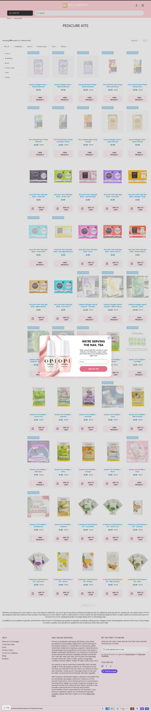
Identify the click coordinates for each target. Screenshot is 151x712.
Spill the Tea (93, 369)
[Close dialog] (109, 337)
